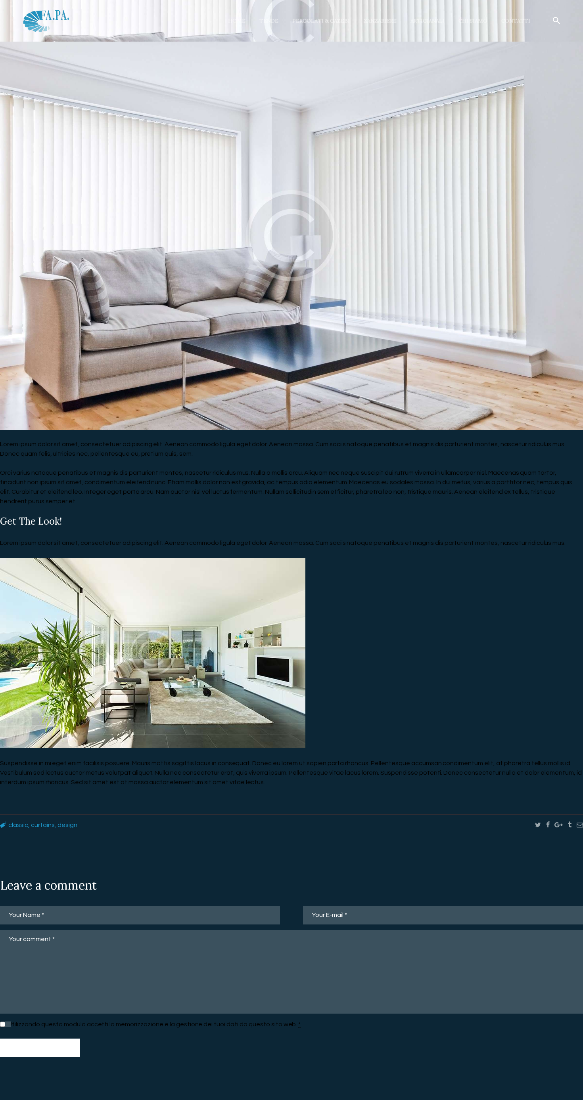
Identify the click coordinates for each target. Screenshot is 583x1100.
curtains (43, 825)
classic (18, 825)
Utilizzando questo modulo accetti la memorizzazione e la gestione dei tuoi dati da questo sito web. (154, 1024)
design (67, 825)
